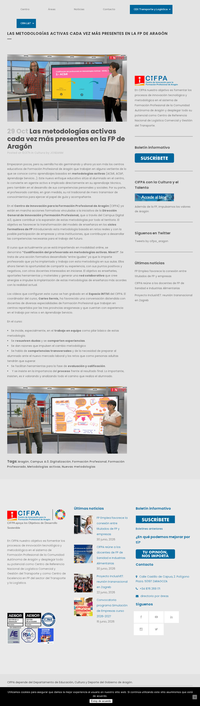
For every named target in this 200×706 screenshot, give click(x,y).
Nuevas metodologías (79, 467)
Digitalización (60, 462)
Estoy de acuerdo (101, 701)
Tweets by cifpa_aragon (151, 241)
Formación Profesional (89, 462)
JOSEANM (56, 153)
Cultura (39, 153)
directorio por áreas (154, 596)
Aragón (23, 462)
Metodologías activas (44, 467)
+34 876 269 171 (150, 589)
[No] (194, 697)
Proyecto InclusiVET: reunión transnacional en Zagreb (112, 581)
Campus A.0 (39, 462)
